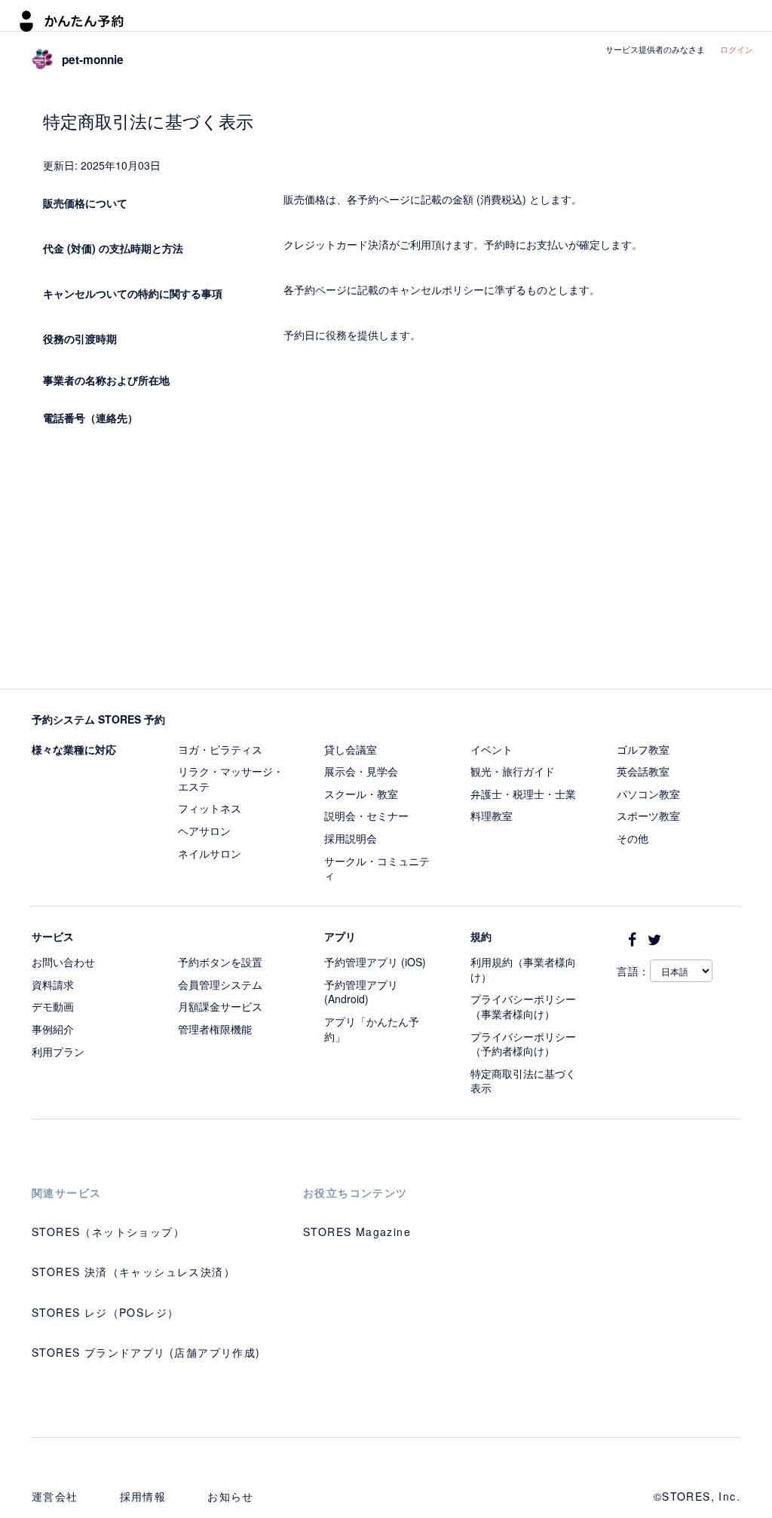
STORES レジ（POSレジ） (105, 1312)
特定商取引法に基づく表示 (523, 1081)
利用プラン (58, 1051)
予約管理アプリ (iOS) (375, 961)
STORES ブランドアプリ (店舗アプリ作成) (146, 1352)
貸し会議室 (350, 749)
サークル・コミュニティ (377, 868)
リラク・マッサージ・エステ (230, 779)
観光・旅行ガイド (512, 771)
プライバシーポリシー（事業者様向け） (523, 1006)
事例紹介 (53, 1028)
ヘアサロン (204, 830)
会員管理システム (220, 984)
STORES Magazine (357, 1231)
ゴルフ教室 (643, 749)
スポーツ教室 (648, 815)
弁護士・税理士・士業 (523, 793)
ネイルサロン (209, 853)
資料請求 (53, 984)
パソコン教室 (648, 793)
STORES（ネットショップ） (108, 1231)
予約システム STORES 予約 (98, 719)
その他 (632, 838)
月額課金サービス (220, 1006)
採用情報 (143, 1496)
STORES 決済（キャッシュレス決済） (133, 1271)
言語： (633, 971)
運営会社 (55, 1496)
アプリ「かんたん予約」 (371, 1029)
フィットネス (209, 808)
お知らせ (230, 1496)
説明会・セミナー (366, 815)
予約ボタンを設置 (220, 961)
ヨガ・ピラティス (220, 749)
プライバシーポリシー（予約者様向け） (523, 1044)
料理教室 (491, 815)
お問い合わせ (63, 961)
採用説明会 (350, 838)
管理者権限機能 (215, 1028)
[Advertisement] (386, 560)
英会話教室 (643, 771)
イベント (491, 749)
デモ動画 (53, 1006)
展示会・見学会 (361, 771)
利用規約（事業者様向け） (523, 969)
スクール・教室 (361, 793)
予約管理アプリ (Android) (361, 992)
